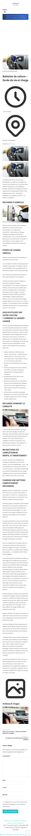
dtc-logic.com (23, 16)
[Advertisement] (15, 36)
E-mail (5, 787)
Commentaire (7, 756)
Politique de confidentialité (12, 821)
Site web (5, 795)
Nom (4, 780)
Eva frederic (11, 144)
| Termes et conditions (18, 823)
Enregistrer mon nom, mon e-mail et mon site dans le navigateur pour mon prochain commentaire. (15, 804)
